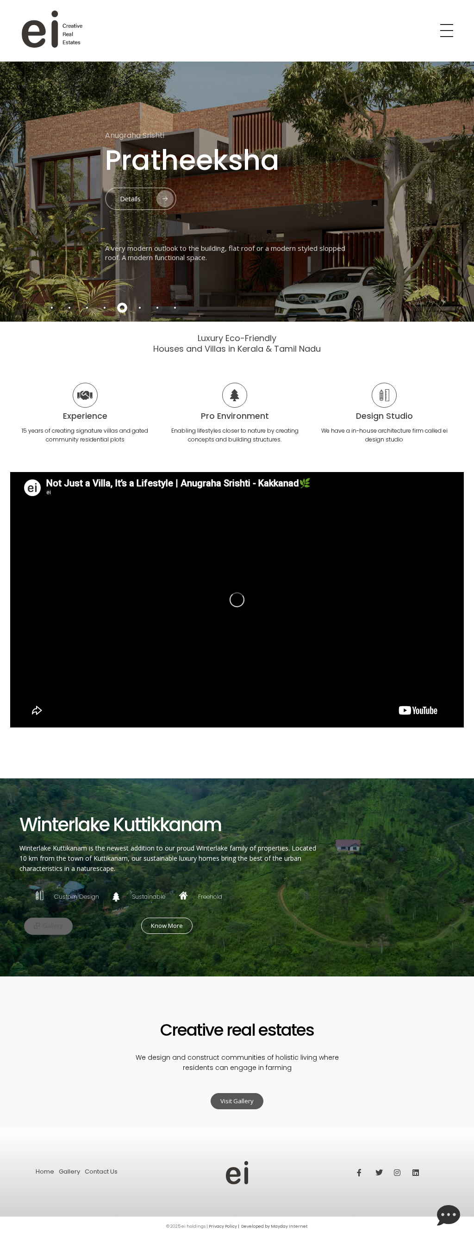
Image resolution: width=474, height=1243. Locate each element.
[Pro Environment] (234, 395)
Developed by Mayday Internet (274, 1226)
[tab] (52, 308)
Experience (85, 416)
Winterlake (180, 160)
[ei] (214, 29)
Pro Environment (235, 416)
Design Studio (384, 416)
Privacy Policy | (224, 1226)
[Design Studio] (384, 395)
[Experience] (85, 395)
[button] (389, 289)
